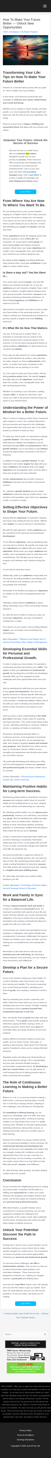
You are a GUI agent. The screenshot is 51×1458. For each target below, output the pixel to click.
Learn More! (25, 192)
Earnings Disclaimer (25, 1440)
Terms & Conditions (25, 1435)
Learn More (33, 175)
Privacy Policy (25, 1430)
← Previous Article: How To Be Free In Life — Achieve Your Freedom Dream (25, 1314)
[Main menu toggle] (44, 6)
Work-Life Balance (12, 32)
